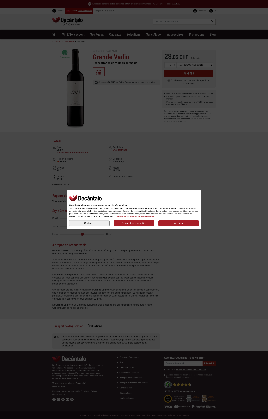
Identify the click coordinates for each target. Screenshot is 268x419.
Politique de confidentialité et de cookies (134, 216)
